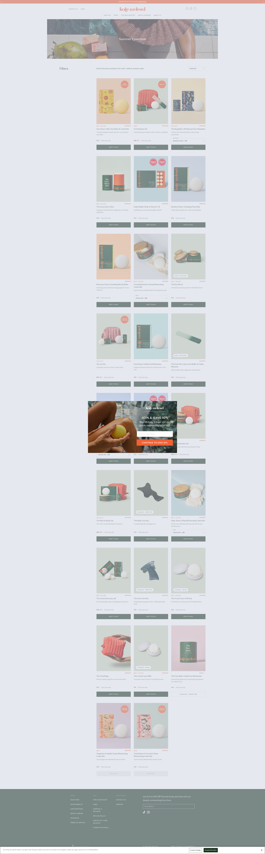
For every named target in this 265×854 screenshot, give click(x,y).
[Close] (261, 850)
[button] (154, 444)
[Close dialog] (175, 403)
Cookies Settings (195, 850)
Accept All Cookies (211, 850)
